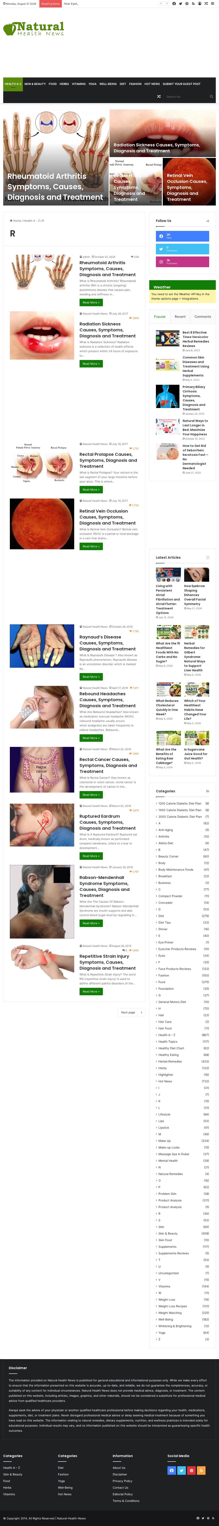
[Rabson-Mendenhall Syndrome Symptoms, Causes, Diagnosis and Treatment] (42, 901)
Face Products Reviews (174, 969)
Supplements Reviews (173, 1253)
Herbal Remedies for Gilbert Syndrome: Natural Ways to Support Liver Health (194, 656)
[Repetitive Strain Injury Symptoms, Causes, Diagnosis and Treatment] (42, 961)
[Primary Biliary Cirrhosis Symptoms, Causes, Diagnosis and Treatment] (167, 396)
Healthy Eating (168, 1055)
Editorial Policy (123, 1494)
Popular (160, 317)
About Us (119, 1467)
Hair (161, 1015)
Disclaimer (120, 1474)
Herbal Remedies (170, 1061)
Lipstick (163, 1127)
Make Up (164, 1141)
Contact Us (120, 1487)
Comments (203, 317)
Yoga (92, 84)
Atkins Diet (165, 843)
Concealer (165, 902)
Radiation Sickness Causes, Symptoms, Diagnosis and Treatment (157, 148)
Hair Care (165, 1021)
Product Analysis (170, 1200)
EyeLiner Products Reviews (177, 949)
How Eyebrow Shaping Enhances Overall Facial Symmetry (102, 3)
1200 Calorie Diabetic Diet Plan (179, 803)
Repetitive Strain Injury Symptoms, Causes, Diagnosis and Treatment (108, 962)
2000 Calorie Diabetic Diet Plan (180, 816)
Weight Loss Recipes (172, 1306)
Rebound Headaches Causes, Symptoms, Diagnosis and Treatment (108, 700)
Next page (128, 1012)
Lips (161, 1121)
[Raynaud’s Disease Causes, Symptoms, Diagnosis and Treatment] (42, 646)
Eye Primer (165, 942)
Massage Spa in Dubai (173, 1154)
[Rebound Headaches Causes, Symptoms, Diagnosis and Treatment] (42, 707)
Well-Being (108, 84)
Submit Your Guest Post (182, 84)
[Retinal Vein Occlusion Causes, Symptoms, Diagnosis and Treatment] (42, 523)
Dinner (162, 929)
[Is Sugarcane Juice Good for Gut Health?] (196, 738)
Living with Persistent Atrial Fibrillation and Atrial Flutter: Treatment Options (168, 599)
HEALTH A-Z (13, 84)
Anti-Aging (165, 830)
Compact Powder (170, 896)
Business (164, 883)
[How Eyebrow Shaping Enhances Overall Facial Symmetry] (196, 575)
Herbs (64, 84)
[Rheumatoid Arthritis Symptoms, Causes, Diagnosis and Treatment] (56, 157)
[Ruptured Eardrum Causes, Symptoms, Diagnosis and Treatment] (42, 825)
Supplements (167, 1246)
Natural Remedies (170, 1174)
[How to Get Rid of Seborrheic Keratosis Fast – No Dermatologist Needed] (167, 452)
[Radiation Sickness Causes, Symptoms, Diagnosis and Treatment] (163, 133)
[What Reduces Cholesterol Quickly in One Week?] (168, 689)
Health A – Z (166, 1035)
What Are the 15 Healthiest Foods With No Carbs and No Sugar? (168, 652)
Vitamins (79, 84)
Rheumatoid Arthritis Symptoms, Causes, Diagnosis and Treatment (55, 186)
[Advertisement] (147, 42)
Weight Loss (166, 1299)
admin (86, 256)
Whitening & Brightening (174, 1326)
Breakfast (165, 876)
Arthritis (163, 836)
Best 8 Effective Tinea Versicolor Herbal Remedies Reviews (196, 339)
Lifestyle (164, 1114)
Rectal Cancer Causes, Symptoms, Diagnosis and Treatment (108, 765)
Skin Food (165, 1240)
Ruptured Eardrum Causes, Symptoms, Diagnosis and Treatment (108, 822)
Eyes (161, 955)
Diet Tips (164, 922)
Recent (180, 317)
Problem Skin (167, 1193)
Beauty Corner (168, 856)
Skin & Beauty (35, 84)
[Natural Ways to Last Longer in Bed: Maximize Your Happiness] (167, 427)
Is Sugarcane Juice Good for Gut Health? (195, 754)
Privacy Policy (122, 1481)
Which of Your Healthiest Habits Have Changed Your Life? (195, 710)
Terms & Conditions (126, 1501)
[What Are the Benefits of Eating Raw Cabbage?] (168, 738)
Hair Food (165, 1028)
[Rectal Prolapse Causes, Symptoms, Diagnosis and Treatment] (136, 182)
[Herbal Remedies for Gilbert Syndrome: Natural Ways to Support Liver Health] (196, 632)
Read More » (91, 302)
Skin (161, 1227)
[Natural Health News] (33, 26)
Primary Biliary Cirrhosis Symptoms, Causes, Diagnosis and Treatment (194, 398)
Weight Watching (170, 1313)
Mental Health (168, 1160)
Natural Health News (95, 313)
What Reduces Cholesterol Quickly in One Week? (167, 707)
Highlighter (165, 1074)
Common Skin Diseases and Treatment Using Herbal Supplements (196, 366)
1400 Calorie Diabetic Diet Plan (179, 810)
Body (162, 863)
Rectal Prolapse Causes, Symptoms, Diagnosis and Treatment (131, 187)
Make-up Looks (169, 1147)
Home (16, 220)
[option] (109, 157)
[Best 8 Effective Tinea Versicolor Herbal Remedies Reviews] (167, 338)
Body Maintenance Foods (175, 869)
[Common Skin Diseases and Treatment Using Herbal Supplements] (167, 363)
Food (53, 84)
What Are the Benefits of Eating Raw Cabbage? (166, 756)
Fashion (135, 84)
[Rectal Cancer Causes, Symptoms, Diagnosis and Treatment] (42, 770)
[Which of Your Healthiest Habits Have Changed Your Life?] (196, 689)
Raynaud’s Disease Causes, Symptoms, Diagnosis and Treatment (108, 643)
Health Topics (167, 1041)
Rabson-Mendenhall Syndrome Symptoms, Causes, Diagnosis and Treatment (105, 886)
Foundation (166, 988)
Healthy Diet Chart (171, 1048)
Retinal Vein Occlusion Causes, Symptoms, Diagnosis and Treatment (187, 187)
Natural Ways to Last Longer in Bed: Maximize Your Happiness (195, 427)
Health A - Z (32, 220)
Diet (123, 84)
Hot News (152, 84)
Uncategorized (168, 1273)
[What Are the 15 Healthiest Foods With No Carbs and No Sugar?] (168, 632)
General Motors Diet (172, 1002)
